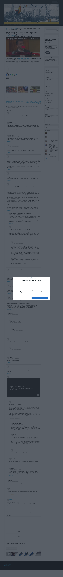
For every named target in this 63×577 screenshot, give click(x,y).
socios (23, 281)
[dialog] (31, 288)
